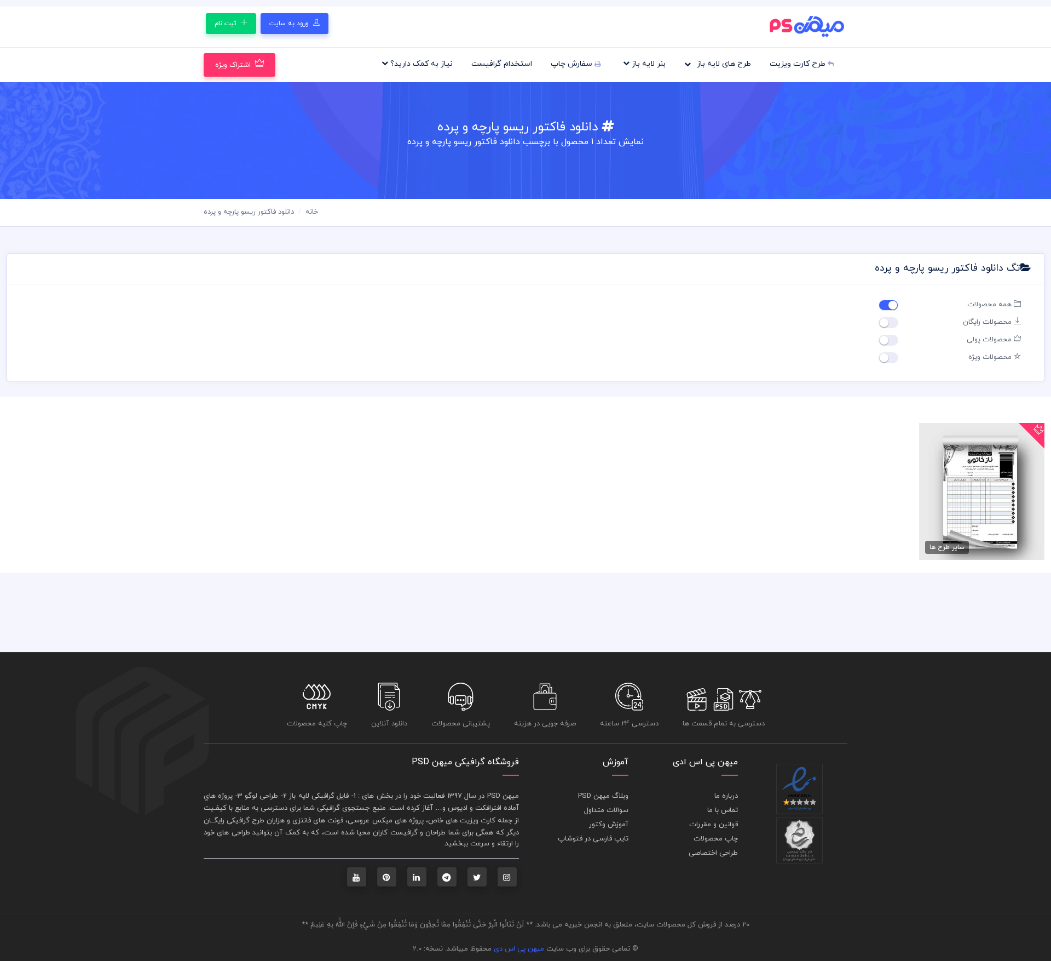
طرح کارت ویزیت (799, 64)
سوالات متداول (606, 810)
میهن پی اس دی (519, 949)
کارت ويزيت (477, 821)
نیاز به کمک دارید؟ (420, 64)
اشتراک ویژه (233, 65)
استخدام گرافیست (501, 64)
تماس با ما (722, 810)
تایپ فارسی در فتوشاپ (593, 839)
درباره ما (726, 796)
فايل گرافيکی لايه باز (319, 796)
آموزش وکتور (608, 825)
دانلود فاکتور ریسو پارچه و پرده (249, 212)
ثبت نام (227, 23)
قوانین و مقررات (713, 825)
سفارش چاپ (572, 64)
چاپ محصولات (716, 839)
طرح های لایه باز (723, 64)
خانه (311, 212)
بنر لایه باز (648, 64)
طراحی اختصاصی (713, 853)
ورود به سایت (290, 23)
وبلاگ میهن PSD (603, 796)
